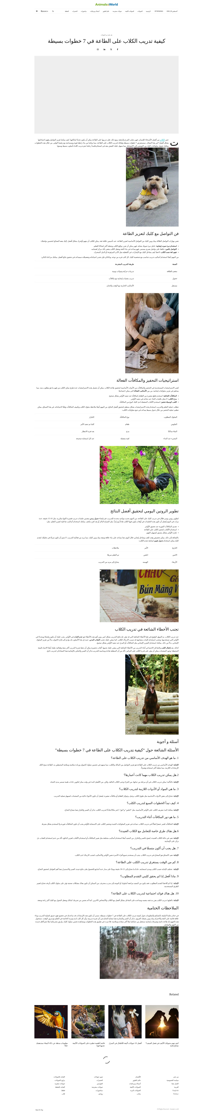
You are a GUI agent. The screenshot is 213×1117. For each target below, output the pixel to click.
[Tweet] (111, 49)
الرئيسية (148, 11)
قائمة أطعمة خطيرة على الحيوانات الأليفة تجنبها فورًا (52, 21)
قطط (63, 1090)
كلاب (63, 1094)
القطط (67, 11)
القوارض (100, 1084)
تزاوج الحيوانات (60, 1080)
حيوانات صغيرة (60, 1084)
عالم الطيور (106, 11)
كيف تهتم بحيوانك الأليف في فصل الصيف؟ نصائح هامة (150, 21)
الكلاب (162, 140)
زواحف (100, 1094)
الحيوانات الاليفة (129, 11)
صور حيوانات (98, 1077)
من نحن (176, 1077)
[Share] (117, 49)
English (176, 1090)
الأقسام (138, 1077)
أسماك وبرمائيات (94, 11)
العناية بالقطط (60, 1087)
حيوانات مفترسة (117, 11)
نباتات (139, 1094)
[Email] (98, 49)
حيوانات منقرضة (97, 1087)
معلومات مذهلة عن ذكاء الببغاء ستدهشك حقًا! (52, 1044)
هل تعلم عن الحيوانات (106, 35)
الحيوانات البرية (135, 1090)
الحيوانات (139, 11)
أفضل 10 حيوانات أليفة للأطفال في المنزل (101, 21)
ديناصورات (84, 11)
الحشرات (74, 11)
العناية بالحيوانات (59, 1077)
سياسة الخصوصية (173, 1080)
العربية (176, 1087)
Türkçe (176, 1094)
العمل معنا (175, 1084)
